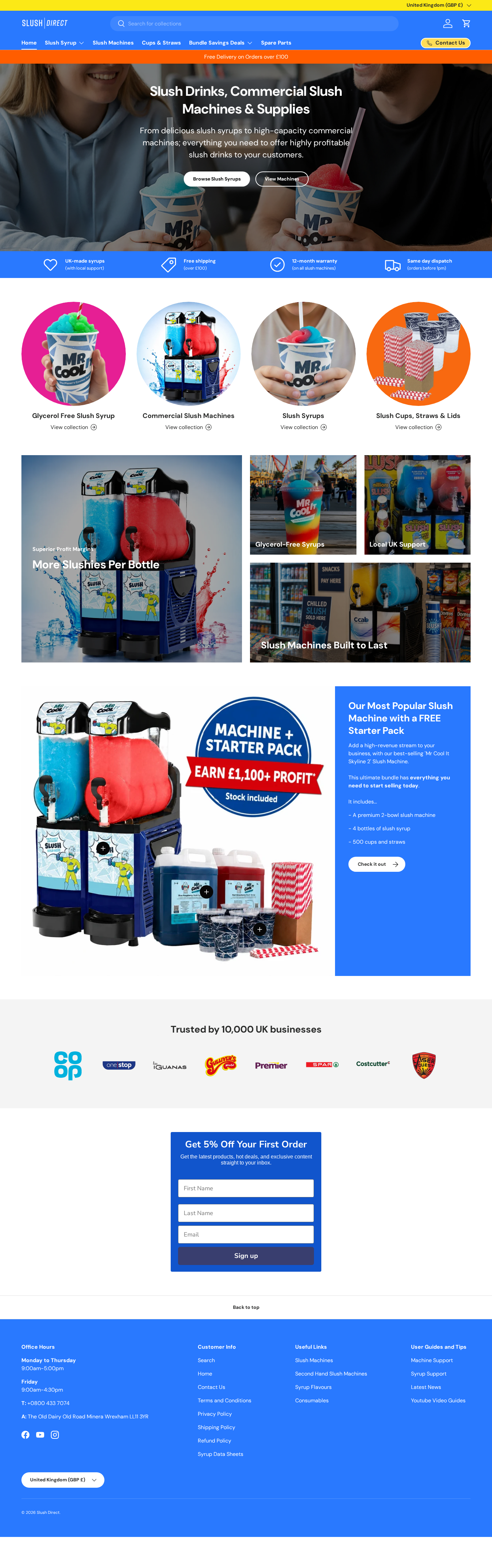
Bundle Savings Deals (217, 42)
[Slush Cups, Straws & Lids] (418, 354)
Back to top (246, 1307)
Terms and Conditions (224, 1400)
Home (29, 42)
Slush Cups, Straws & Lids (418, 415)
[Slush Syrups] (303, 354)
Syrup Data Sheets (220, 1454)
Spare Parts (276, 42)
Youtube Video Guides (438, 1400)
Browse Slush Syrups (217, 179)
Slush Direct (48, 1512)
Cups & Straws (161, 42)
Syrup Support (428, 1373)
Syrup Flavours (313, 1387)
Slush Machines (113, 42)
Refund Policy (214, 1440)
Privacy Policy (215, 1413)
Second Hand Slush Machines (331, 1373)
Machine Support (432, 1360)
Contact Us (211, 1387)
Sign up (246, 1255)
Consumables (312, 1400)
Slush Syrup (60, 42)
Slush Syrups (303, 415)
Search (206, 1360)
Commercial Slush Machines (189, 415)
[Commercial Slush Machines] (189, 354)
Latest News (426, 1387)
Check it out (372, 864)
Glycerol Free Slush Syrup (73, 415)
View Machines (282, 179)
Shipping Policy (216, 1427)
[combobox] (254, 23)
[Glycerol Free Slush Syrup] (73, 354)
